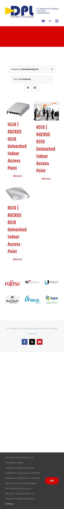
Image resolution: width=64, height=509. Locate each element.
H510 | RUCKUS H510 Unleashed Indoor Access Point (17, 146)
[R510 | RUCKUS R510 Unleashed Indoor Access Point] (17, 193)
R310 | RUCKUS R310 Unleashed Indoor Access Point (45, 149)
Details (19, 176)
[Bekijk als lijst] (35, 87)
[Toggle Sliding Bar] (50, 21)
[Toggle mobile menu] (57, 21)
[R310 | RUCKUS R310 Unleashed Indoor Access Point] (46, 110)
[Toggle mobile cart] (43, 21)
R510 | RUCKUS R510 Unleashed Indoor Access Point (17, 230)
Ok (52, 480)
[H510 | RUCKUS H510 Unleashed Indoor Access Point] (17, 109)
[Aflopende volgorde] (51, 69)
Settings (9, 503)
